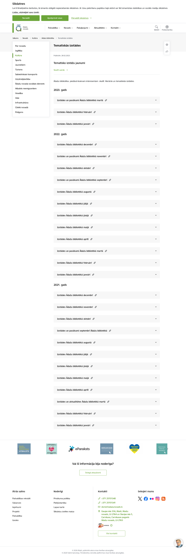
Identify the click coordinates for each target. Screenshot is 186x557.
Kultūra (18, 55)
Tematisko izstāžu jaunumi (69, 63)
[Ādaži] (22, 28)
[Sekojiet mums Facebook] (146, 499)
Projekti (15, 511)
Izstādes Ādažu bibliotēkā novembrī (75, 307)
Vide (17, 98)
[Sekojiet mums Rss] (163, 499)
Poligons (19, 112)
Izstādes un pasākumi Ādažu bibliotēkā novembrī (81, 156)
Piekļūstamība (60, 503)
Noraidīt (26, 18)
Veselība (19, 93)
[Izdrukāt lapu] (167, 44)
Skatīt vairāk (59, 70)
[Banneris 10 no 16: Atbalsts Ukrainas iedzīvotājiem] (134, 448)
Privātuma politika (62, 498)
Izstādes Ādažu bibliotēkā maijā (73, 227)
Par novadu (20, 46)
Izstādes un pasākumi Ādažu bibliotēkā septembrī (82, 180)
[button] (105, 100)
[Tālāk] (167, 449)
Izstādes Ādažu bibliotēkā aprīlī (73, 239)
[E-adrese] (103, 525)
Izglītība (18, 50)
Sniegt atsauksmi (93, 472)
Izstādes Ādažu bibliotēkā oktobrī (74, 168)
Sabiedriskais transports (26, 74)
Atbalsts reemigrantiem (25, 88)
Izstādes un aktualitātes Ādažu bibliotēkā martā (81, 401)
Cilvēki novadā (21, 107)
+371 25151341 (108, 502)
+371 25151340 (108, 498)
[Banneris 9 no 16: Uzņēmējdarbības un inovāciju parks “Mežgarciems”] (106, 448)
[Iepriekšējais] (18, 449)
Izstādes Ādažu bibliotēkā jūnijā (73, 215)
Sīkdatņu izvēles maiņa (64, 511)
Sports (18, 60)
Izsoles (15, 520)
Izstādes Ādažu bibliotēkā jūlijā (72, 203)
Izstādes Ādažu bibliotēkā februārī (74, 112)
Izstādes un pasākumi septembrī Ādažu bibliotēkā (82, 330)
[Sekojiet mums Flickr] (152, 498)
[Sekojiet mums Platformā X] (140, 499)
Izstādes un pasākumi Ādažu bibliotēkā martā (80, 100)
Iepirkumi (16, 507)
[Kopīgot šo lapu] (167, 51)
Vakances (16, 503)
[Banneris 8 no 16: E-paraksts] (79, 448)
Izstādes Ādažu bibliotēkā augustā (74, 191)
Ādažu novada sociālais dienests (30, 83)
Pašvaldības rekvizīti (21, 498)
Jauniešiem (20, 65)
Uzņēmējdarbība (22, 79)
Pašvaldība (17, 516)
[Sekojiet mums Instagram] (157, 499)
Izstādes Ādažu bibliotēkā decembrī (75, 144)
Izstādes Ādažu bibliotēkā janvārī (73, 124)
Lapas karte (59, 507)
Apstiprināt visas (54, 18)
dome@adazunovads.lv (112, 507)
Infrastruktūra (21, 102)
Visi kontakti (111, 533)
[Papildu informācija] (111, 525)
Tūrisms (18, 69)
